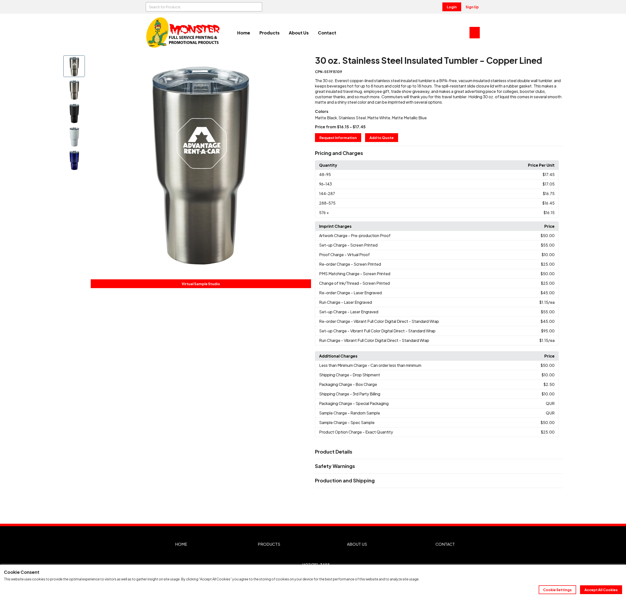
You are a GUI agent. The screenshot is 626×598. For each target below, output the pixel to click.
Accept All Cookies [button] (601, 589)
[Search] (257, 6)
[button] (439, 153)
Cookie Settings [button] (557, 589)
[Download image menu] (304, 61)
